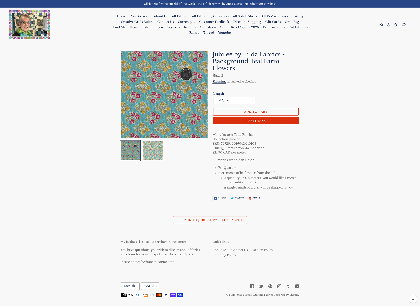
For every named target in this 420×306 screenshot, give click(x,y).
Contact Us (239, 250)
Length (218, 93)
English (129, 286)
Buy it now (255, 120)
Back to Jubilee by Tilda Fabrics (212, 220)
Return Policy (263, 250)
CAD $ (149, 286)
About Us (219, 250)
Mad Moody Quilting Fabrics (255, 294)
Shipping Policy (224, 255)
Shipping (219, 81)
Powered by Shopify (286, 294)
